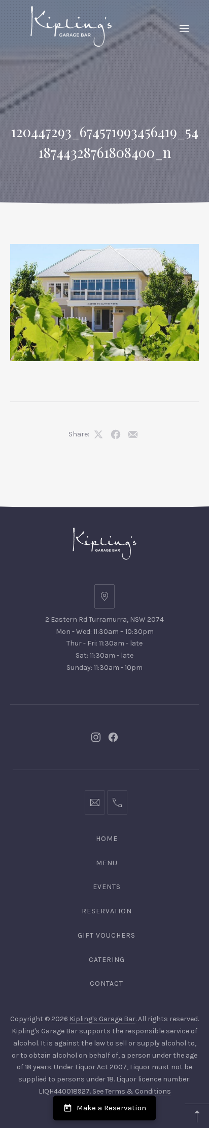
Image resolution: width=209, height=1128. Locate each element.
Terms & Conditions (138, 1091)
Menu (107, 863)
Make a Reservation (111, 1107)
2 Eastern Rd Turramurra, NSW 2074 (104, 619)
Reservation (107, 911)
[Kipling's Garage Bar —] (71, 26)
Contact (106, 983)
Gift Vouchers (106, 935)
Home (107, 838)
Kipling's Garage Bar (102, 1019)
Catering (107, 959)
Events (107, 886)
